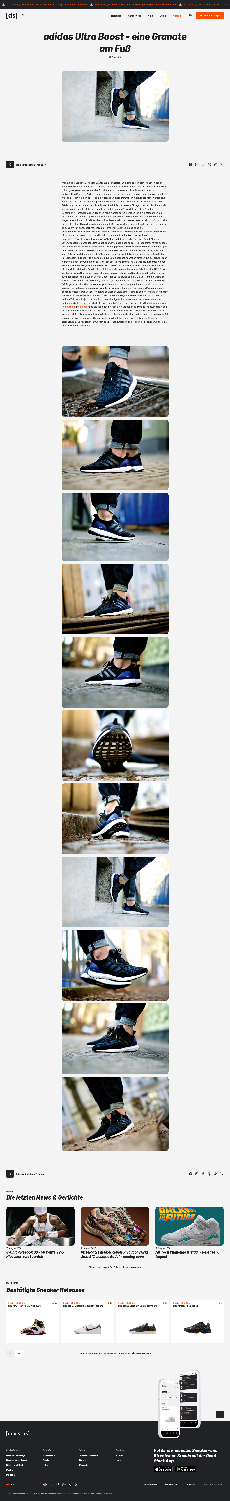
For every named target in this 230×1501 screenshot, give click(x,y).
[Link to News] (23, 16)
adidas (83, 306)
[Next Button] (19, 1353)
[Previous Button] (10, 1353)
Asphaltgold (68, 306)
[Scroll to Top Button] (220, 1414)
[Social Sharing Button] (10, 164)
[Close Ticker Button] (222, 4)
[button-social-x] (222, 164)
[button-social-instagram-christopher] (190, 164)
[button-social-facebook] (203, 164)
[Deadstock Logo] (12, 16)
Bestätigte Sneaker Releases (45, 1289)
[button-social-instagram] (197, 164)
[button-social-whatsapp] (209, 164)
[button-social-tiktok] (215, 164)
